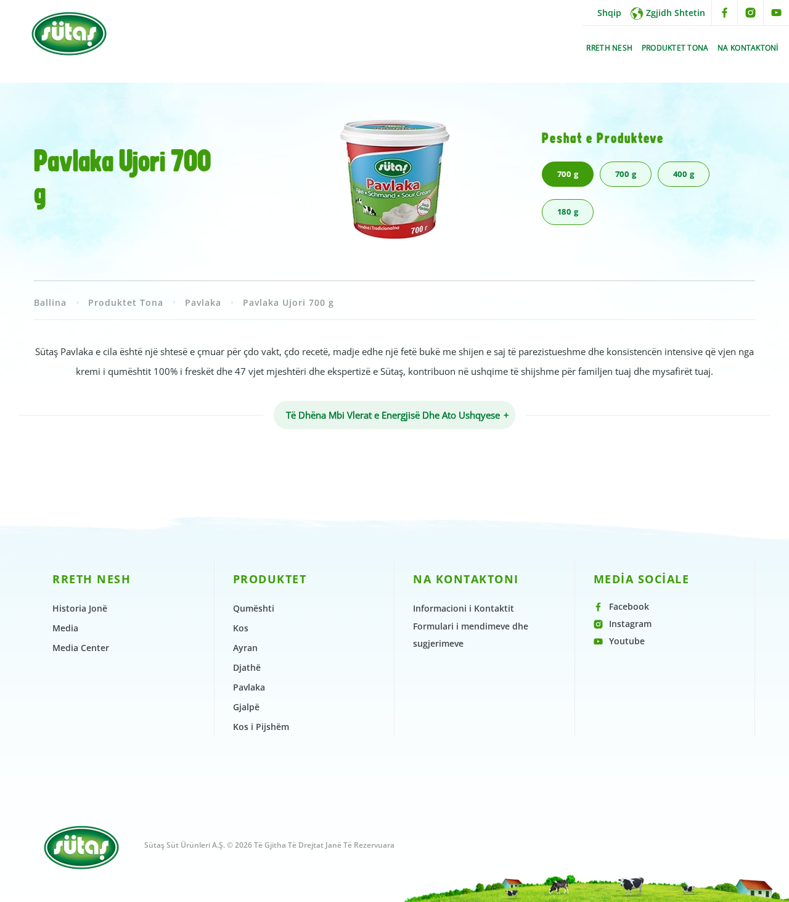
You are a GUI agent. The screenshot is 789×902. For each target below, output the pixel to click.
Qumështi (253, 608)
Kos (240, 628)
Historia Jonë (79, 608)
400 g (684, 173)
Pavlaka (203, 302)
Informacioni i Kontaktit (463, 608)
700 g (568, 173)
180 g (568, 211)
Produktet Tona (125, 302)
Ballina (50, 302)
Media (65, 628)
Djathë (247, 667)
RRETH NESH (609, 48)
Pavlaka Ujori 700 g (288, 302)
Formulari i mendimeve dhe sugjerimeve (470, 634)
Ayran (245, 648)
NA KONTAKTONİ (747, 48)
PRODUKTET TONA (675, 48)
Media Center (80, 648)
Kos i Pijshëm (261, 726)
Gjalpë (246, 707)
